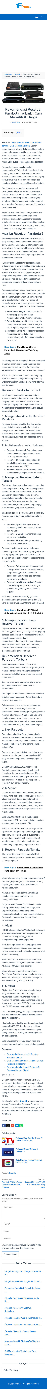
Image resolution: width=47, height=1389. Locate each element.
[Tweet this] (8, 1125)
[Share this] (4, 1125)
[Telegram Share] (17, 1125)
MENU (41, 17)
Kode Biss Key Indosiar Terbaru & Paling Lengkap (29, 1161)
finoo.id (23, 1100)
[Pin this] (12, 1125)
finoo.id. (19, 1383)
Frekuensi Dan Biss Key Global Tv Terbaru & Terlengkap (29, 1139)
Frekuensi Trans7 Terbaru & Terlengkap (27, 1150)
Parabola (12, 1173)
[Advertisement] (23, 46)
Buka (19, 132)
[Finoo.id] (23, 5)
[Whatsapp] (21, 1125)
